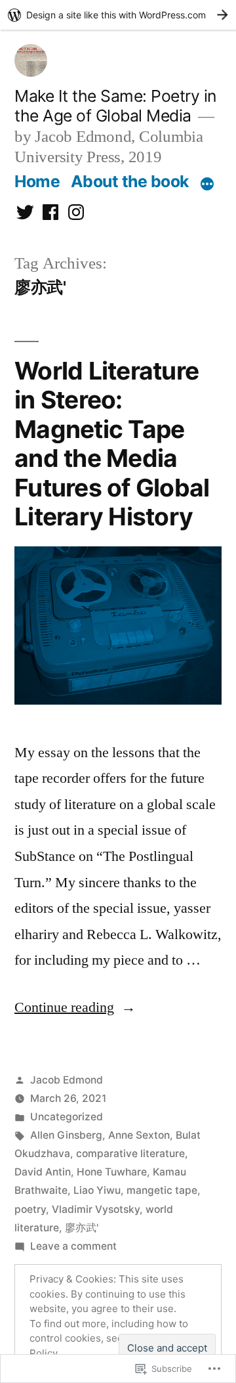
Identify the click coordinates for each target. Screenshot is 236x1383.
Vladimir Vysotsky (96, 1209)
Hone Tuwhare (112, 1172)
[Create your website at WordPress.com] (118, 15)
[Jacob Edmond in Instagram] (76, 212)
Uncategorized (66, 1116)
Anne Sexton (139, 1135)
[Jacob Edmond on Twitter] (24, 212)
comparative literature (130, 1153)
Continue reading (64, 1007)
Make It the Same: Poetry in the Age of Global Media (115, 106)
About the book (130, 181)
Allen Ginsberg (66, 1135)
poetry (30, 1209)
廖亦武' (81, 1227)
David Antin (42, 1172)
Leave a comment (73, 1246)
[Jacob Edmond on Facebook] (50, 212)
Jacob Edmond (66, 1080)
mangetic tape (162, 1190)
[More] (207, 184)
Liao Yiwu (97, 1190)
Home (37, 181)
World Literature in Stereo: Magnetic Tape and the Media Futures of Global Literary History (111, 444)
